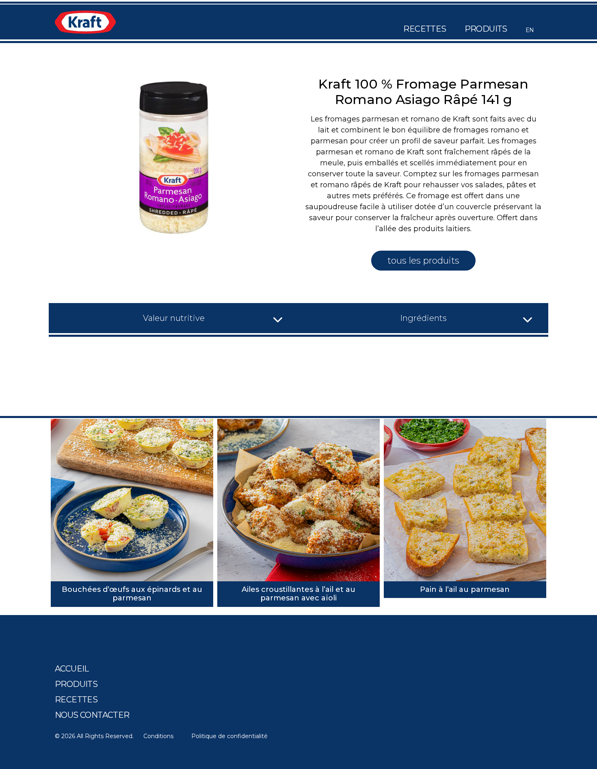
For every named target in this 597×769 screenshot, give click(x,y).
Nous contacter (92, 715)
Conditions (158, 736)
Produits (486, 29)
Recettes (424, 29)
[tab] (173, 318)
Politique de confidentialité (229, 736)
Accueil (72, 669)
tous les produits (423, 260)
